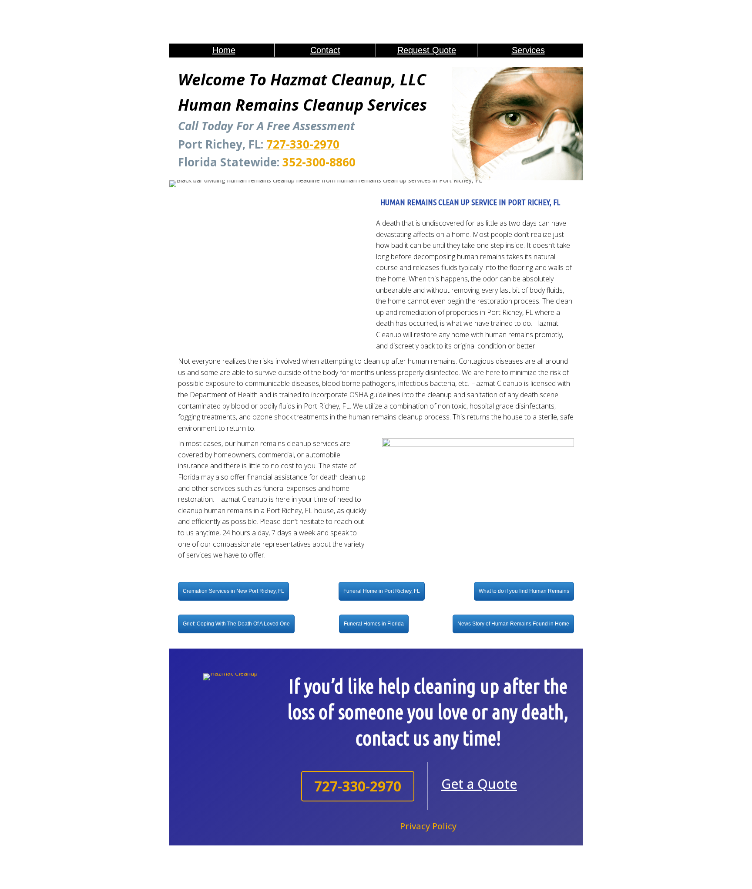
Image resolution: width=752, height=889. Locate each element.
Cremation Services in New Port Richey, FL (233, 591)
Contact (325, 50)
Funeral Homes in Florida (374, 624)
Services (528, 50)
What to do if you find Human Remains (524, 591)
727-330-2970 (302, 144)
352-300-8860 (319, 162)
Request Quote (426, 50)
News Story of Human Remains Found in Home (513, 624)
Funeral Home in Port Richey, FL (381, 591)
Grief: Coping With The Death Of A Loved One (236, 624)
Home (223, 50)
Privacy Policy (428, 826)
